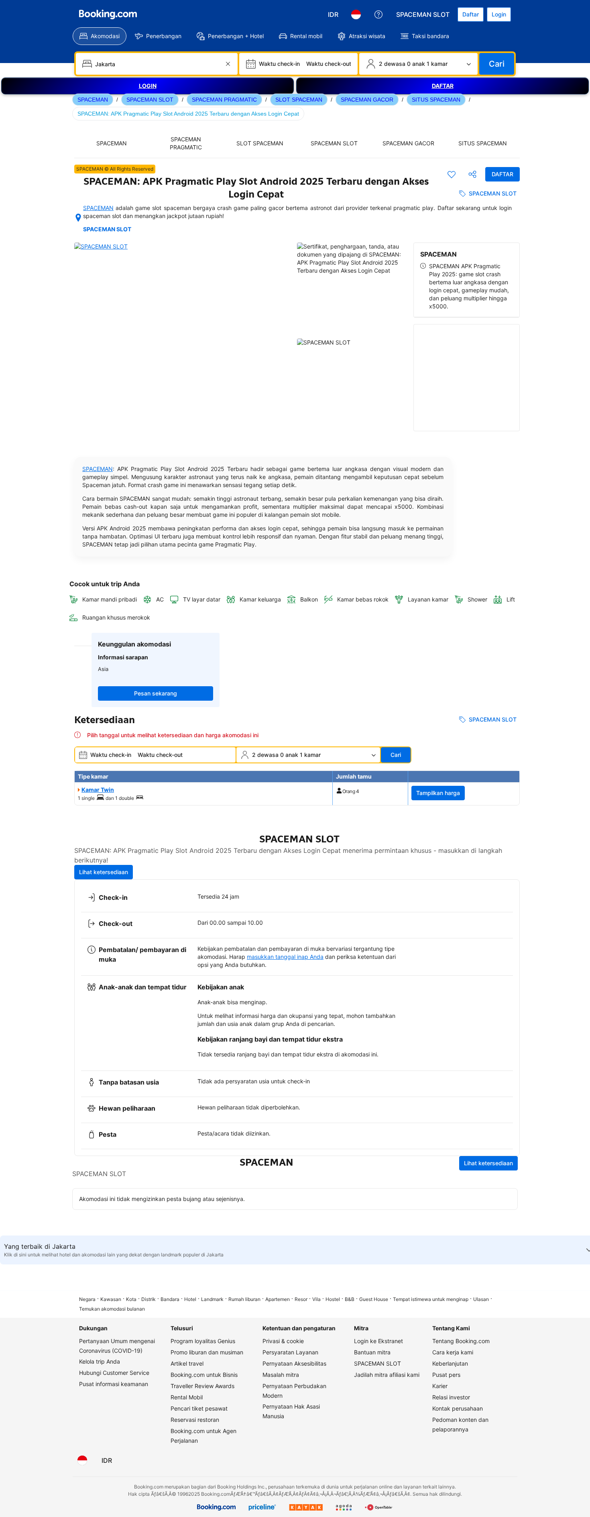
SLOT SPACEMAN (298, 99)
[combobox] (157, 64)
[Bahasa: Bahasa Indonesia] (356, 14)
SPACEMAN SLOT (149, 99)
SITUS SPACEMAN (436, 99)
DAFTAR (443, 85)
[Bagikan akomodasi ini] (472, 174)
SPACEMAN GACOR (367, 99)
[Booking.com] (108, 14)
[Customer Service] (378, 14)
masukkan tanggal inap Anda (285, 956)
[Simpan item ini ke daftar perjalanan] (451, 174)
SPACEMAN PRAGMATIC (224, 99)
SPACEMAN (92, 99)
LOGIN (148, 85)
